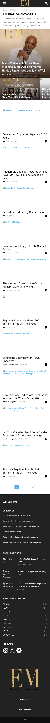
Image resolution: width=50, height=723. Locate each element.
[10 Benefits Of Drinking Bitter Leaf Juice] (9, 562)
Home (5, 10)
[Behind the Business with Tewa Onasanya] (25, 343)
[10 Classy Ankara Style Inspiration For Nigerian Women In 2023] (9, 587)
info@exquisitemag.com (23, 521)
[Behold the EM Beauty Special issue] (25, 198)
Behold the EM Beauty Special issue (24, 212)
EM (3, 75)
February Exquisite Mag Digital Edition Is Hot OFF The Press (21, 471)
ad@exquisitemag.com (31, 542)
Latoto (18, 532)
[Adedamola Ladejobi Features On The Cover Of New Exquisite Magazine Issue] (25, 157)
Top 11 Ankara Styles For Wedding (31, 571)
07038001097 (25, 515)
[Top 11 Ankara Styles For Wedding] (9, 574)
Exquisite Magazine (10, 364)
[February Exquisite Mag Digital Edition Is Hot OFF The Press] (25, 455)
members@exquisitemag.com (26, 526)
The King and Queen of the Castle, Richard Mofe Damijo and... (22, 285)
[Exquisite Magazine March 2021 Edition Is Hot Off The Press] (25, 306)
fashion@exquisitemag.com (26, 537)
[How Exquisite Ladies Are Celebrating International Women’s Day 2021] (25, 381)
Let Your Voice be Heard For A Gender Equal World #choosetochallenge (25, 434)
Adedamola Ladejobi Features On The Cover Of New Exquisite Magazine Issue (25, 175)
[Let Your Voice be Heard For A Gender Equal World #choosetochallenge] (25, 418)
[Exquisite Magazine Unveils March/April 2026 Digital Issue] (20, 93)
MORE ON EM (14, 10)
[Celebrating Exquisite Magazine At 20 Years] (25, 120)
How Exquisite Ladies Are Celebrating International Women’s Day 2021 (25, 396)
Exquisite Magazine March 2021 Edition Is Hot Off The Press (22, 322)
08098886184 (11, 515)
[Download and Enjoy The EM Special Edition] (25, 232)
